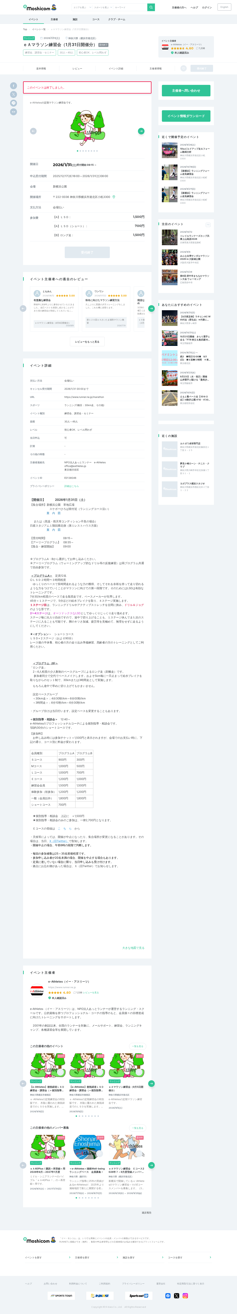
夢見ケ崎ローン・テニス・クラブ (194, 465)
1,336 (202, 48)
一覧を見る (137, 1046)
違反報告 (146, 1212)
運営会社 (160, 1283)
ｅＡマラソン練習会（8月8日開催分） (53, 323)
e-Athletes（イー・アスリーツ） (187, 44)
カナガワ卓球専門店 (190, 443)
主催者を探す (82, 1257)
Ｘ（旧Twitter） (84, 866)
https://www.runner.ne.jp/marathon (84, 396)
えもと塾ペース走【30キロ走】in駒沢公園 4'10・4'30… (195, 398)
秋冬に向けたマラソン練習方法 (103, 300)
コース (96, 19)
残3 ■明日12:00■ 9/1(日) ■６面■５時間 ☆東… (195, 358)
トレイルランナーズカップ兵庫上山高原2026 (194, 237)
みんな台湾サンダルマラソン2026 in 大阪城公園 (194, 257)
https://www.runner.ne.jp (62, 987)
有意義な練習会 (42, 300)
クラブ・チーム (116, 19)
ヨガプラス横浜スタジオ (192, 483)
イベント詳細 (116, 68)
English (224, 7)
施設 (75, 19)
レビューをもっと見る (87, 341)
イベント (33, 19)
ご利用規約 (104, 1283)
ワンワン (99, 291)
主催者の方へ (179, 7)
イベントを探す (33, 1257)
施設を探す (129, 1257)
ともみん (47, 291)
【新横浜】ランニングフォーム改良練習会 (194, 172)
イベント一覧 (39, 29)
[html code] (13, 111)
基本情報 (41, 68)
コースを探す (175, 1257)
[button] (77, 151)
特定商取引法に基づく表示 (190, 1283)
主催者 (54, 19)
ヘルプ (194, 7)
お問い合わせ (50, 1283)
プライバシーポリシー (133, 1283)
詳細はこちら (71, 485)
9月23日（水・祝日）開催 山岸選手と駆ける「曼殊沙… (194, 378)
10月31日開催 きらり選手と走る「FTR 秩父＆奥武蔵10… (195, 338)
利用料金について (78, 1283)
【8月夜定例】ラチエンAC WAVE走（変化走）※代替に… (195, 318)
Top (25, 29)
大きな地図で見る (133, 948)
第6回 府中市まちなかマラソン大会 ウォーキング (194, 277)
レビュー (77, 68)
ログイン (207, 7)
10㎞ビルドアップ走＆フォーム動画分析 (195, 150)
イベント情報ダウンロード (186, 116)
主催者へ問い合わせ (186, 90)
